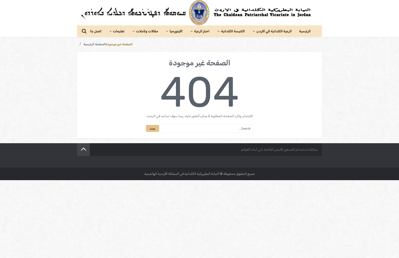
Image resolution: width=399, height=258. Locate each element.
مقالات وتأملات (147, 31)
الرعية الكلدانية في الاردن (274, 31)
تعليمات (118, 31)
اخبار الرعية (201, 31)
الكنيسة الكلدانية (233, 31)
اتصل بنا (95, 31)
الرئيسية (305, 31)
